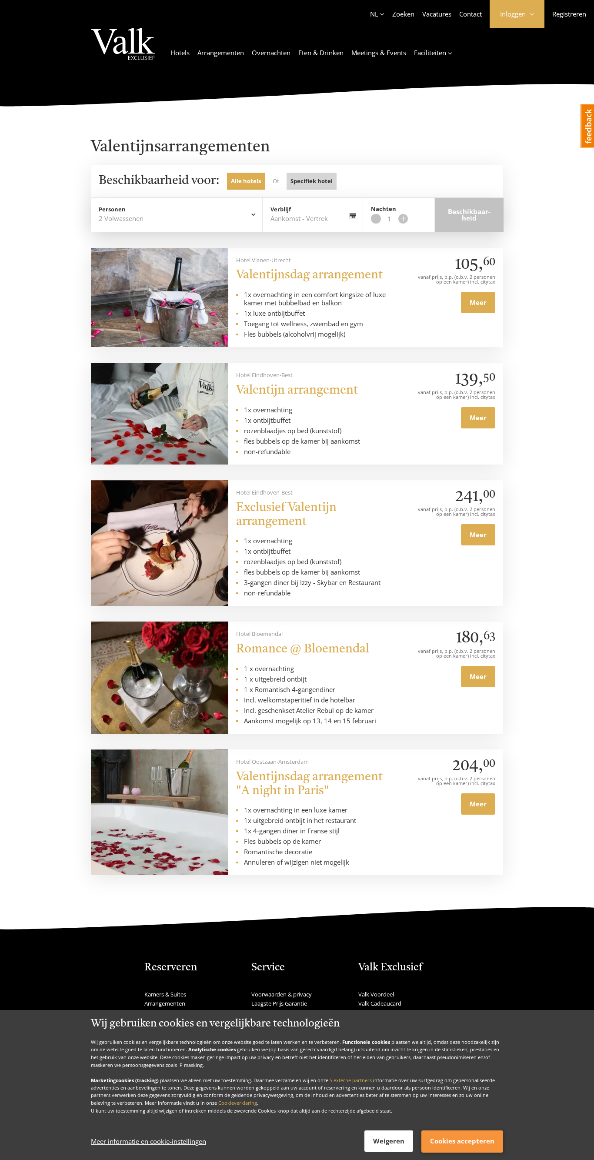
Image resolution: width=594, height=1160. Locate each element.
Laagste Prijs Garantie (279, 1003)
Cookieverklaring (237, 1103)
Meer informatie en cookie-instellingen (148, 1141)
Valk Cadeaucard (379, 1003)
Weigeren (388, 1141)
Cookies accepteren (462, 1141)
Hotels (180, 52)
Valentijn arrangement (297, 390)
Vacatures (436, 14)
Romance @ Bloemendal (302, 649)
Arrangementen (220, 52)
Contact (470, 14)
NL (374, 14)
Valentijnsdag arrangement (309, 275)
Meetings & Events (378, 52)
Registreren (569, 14)
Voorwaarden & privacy (281, 994)
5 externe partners (351, 1079)
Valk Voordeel (376, 994)
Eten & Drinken (321, 52)
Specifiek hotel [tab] (311, 181)
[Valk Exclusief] (123, 49)
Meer (478, 302)
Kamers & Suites (165, 994)
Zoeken (403, 14)
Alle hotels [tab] (246, 181)
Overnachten (271, 52)
